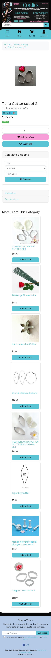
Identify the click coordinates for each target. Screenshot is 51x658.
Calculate (26, 179)
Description (10, 193)
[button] (25, 144)
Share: (6, 113)
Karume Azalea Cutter (24, 344)
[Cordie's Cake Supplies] (25, 12)
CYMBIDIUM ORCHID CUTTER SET (23, 247)
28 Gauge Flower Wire (24, 295)
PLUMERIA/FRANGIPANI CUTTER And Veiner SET (25, 444)
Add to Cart (27, 137)
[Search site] (46, 25)
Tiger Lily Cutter (20, 493)
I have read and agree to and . (26, 638)
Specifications (11, 199)
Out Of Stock (25, 357)
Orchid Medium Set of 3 (24, 393)
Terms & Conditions (31, 637)
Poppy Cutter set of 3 (23, 590)
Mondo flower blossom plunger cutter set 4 (24, 543)
